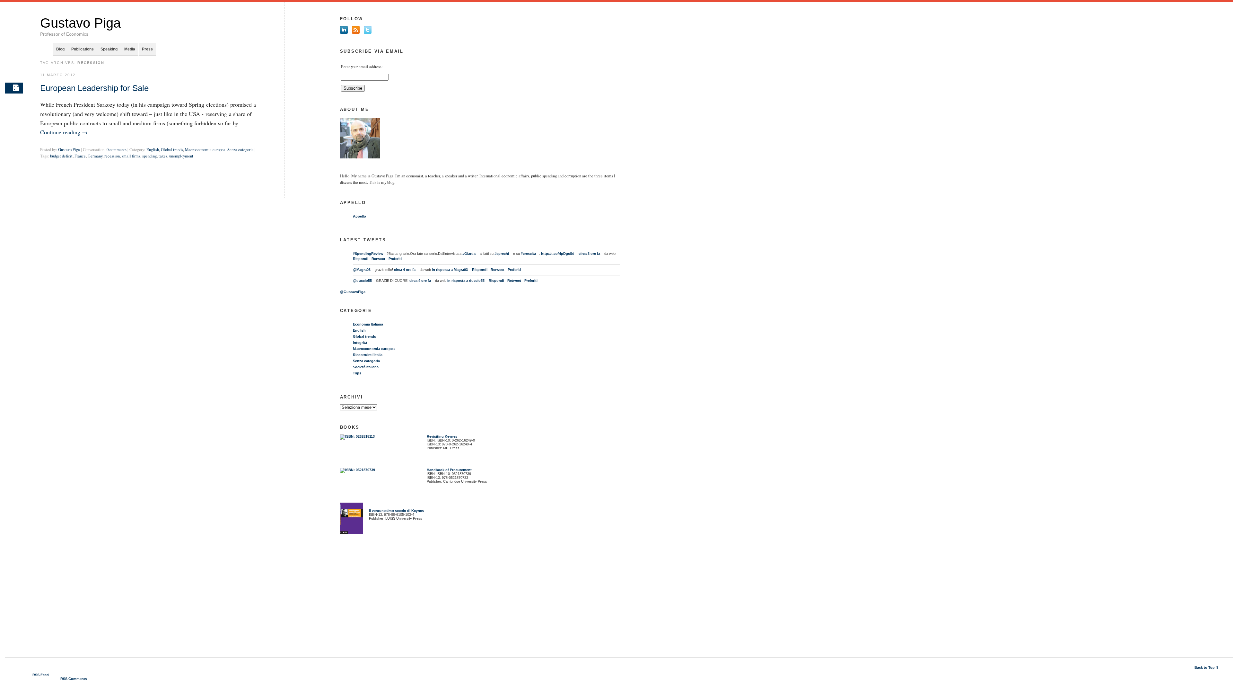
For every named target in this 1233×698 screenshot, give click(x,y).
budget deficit (61, 156)
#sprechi (501, 253)
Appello (359, 216)
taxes (163, 156)
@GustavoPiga (352, 292)
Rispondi (360, 259)
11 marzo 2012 (57, 75)
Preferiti (395, 259)
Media (129, 49)
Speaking (109, 49)
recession (112, 156)
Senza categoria (240, 149)
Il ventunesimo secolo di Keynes (395, 511)
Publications (82, 49)
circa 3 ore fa (589, 253)
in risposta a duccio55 (466, 280)
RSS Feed (40, 675)
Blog (60, 49)
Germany (95, 156)
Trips (357, 373)
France (80, 156)
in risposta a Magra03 (450, 270)
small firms (131, 156)
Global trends (172, 149)
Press (147, 49)
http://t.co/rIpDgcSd (557, 253)
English (152, 149)
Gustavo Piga (80, 23)
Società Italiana (366, 367)
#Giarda (469, 253)
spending (149, 156)
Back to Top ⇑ (1206, 667)
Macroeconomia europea (205, 149)
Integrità (360, 343)
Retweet (378, 259)
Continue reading (64, 132)
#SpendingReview (368, 253)
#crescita (528, 253)
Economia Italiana (368, 324)
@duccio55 (362, 280)
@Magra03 (362, 270)
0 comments (117, 149)
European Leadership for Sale (94, 88)
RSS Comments (73, 679)
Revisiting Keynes (442, 436)
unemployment (181, 156)
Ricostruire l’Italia (367, 355)
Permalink (14, 88)
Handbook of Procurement (449, 470)
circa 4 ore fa (404, 270)
